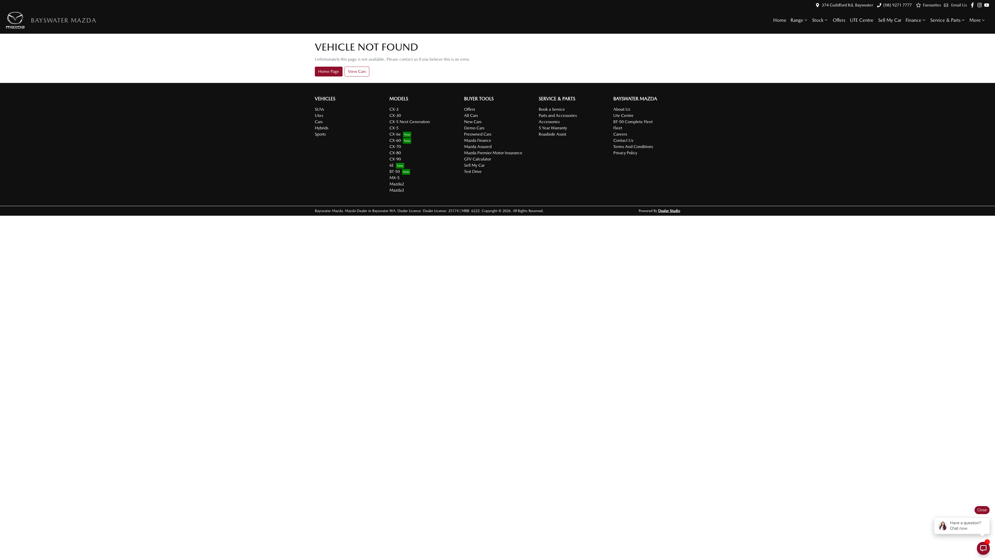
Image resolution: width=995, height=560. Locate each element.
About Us (621, 109)
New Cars (472, 121)
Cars (319, 121)
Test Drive (473, 171)
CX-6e (395, 134)
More (975, 20)
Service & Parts (945, 20)
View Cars (357, 71)
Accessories (549, 121)
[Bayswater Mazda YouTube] (987, 5)
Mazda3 (396, 190)
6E (391, 165)
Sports (320, 134)
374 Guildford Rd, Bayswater (847, 5)
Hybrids (321, 127)
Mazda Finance (477, 140)
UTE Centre (861, 20)
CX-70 (395, 146)
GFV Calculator (477, 159)
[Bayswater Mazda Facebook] (973, 5)
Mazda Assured (478, 146)
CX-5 (394, 127)
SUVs (319, 109)
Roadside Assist (552, 134)
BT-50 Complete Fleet (633, 121)
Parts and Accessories (558, 115)
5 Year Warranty (553, 127)
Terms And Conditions (633, 146)
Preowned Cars (477, 134)
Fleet (617, 127)
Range (797, 20)
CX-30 (395, 115)
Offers (839, 20)
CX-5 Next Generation (409, 121)
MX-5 (394, 177)
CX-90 (395, 159)
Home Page (328, 71)
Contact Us (623, 140)
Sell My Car (889, 20)
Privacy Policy (625, 152)
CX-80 (395, 152)
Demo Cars (474, 127)
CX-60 (395, 140)
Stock (817, 20)
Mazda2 (396, 183)
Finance (913, 20)
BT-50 (394, 171)
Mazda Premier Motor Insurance (493, 152)
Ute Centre (623, 115)
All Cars (471, 115)
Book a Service (552, 109)
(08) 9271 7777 (897, 5)
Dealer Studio (669, 211)
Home (779, 20)
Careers (620, 134)
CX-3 (394, 109)
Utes (319, 115)
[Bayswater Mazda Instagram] (980, 5)
